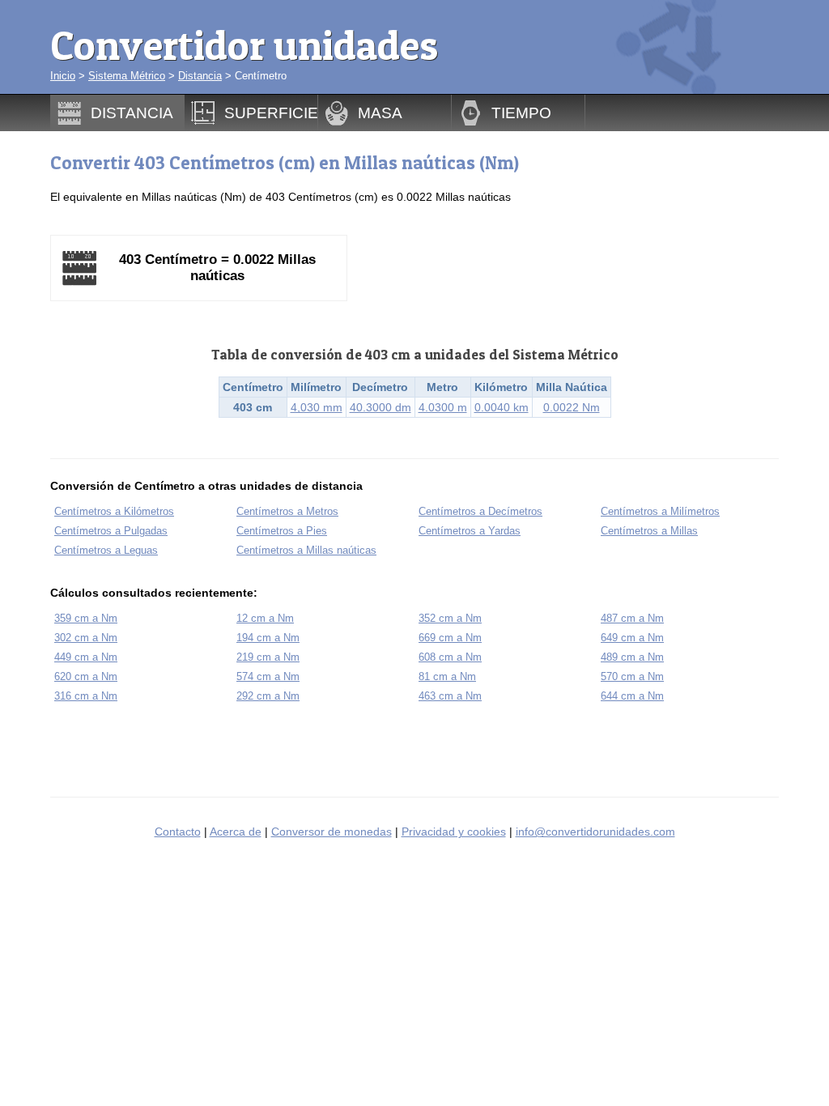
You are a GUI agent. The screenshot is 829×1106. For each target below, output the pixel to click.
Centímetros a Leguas (106, 550)
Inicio (62, 76)
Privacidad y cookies (454, 831)
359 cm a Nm (85, 618)
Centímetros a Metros (287, 511)
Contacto (178, 831)
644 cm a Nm (632, 696)
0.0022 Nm (571, 407)
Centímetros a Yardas (470, 531)
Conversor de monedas (331, 831)
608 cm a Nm (450, 657)
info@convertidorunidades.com (595, 831)
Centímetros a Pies (281, 531)
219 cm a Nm (268, 657)
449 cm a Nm (85, 657)
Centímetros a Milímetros (660, 511)
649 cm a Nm (632, 638)
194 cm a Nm (268, 638)
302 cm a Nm (85, 638)
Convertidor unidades (244, 45)
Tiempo (521, 112)
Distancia (200, 76)
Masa (380, 112)
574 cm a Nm (268, 676)
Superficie (271, 112)
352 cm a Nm (450, 618)
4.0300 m (443, 407)
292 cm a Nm (268, 696)
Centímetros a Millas (649, 531)
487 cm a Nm (632, 618)
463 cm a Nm (450, 696)
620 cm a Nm (85, 676)
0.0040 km (501, 407)
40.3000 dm (380, 407)
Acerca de (235, 831)
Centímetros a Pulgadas (111, 531)
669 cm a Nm (450, 638)
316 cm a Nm (85, 696)
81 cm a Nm (447, 676)
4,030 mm (316, 407)
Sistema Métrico (126, 76)
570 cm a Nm (632, 676)
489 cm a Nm (632, 657)
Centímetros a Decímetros (480, 511)
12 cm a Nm (265, 618)
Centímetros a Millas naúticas (306, 550)
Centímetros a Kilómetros (114, 511)
